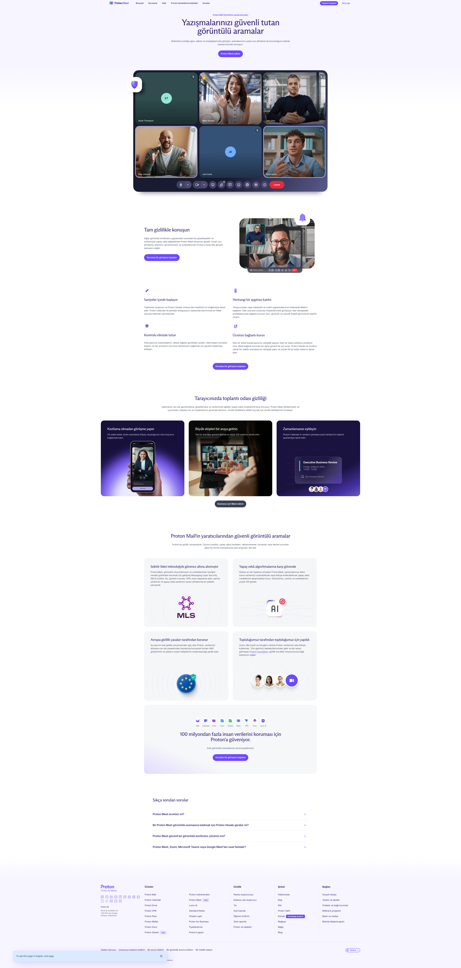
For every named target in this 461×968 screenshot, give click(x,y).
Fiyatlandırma (196, 927)
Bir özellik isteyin (204, 950)
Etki (280, 905)
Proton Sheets (152, 932)
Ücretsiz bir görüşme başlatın (162, 257)
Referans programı (331, 911)
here (51, 956)
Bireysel (140, 3)
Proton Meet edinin (230, 53)
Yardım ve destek (331, 900)
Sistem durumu (108, 950)
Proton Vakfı (284, 911)
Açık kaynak (240, 911)
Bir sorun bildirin (156, 950)
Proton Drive (151, 905)
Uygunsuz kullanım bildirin (132, 950)
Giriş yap (346, 3)
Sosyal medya (329, 894)
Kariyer (281, 916)
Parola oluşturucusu (243, 894)
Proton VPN (150, 911)
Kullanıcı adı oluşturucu (245, 900)
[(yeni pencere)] (102, 896)
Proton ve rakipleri (243, 927)
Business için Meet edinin (230, 504)
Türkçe (352, 950)
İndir (164, 3)
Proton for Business (199, 921)
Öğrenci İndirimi (241, 916)
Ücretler (206, 3)
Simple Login (195, 916)
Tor (235, 905)
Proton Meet (195, 900)
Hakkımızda (284, 894)
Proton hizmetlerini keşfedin (184, 3)
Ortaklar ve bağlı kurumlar (335, 905)
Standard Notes (197, 911)
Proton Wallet (151, 921)
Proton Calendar (153, 900)
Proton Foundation (259, 652)
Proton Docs (151, 927)
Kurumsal (152, 3)
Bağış (280, 927)
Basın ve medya (330, 916)
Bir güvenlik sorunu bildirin (180, 950)
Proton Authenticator (199, 894)
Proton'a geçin (196, 932)
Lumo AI (193, 905)
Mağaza (282, 921)
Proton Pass (151, 916)
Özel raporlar (240, 921)
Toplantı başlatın (330, 3)
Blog (280, 932)
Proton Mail (150, 894)
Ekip (280, 900)
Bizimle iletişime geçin (333, 921)
